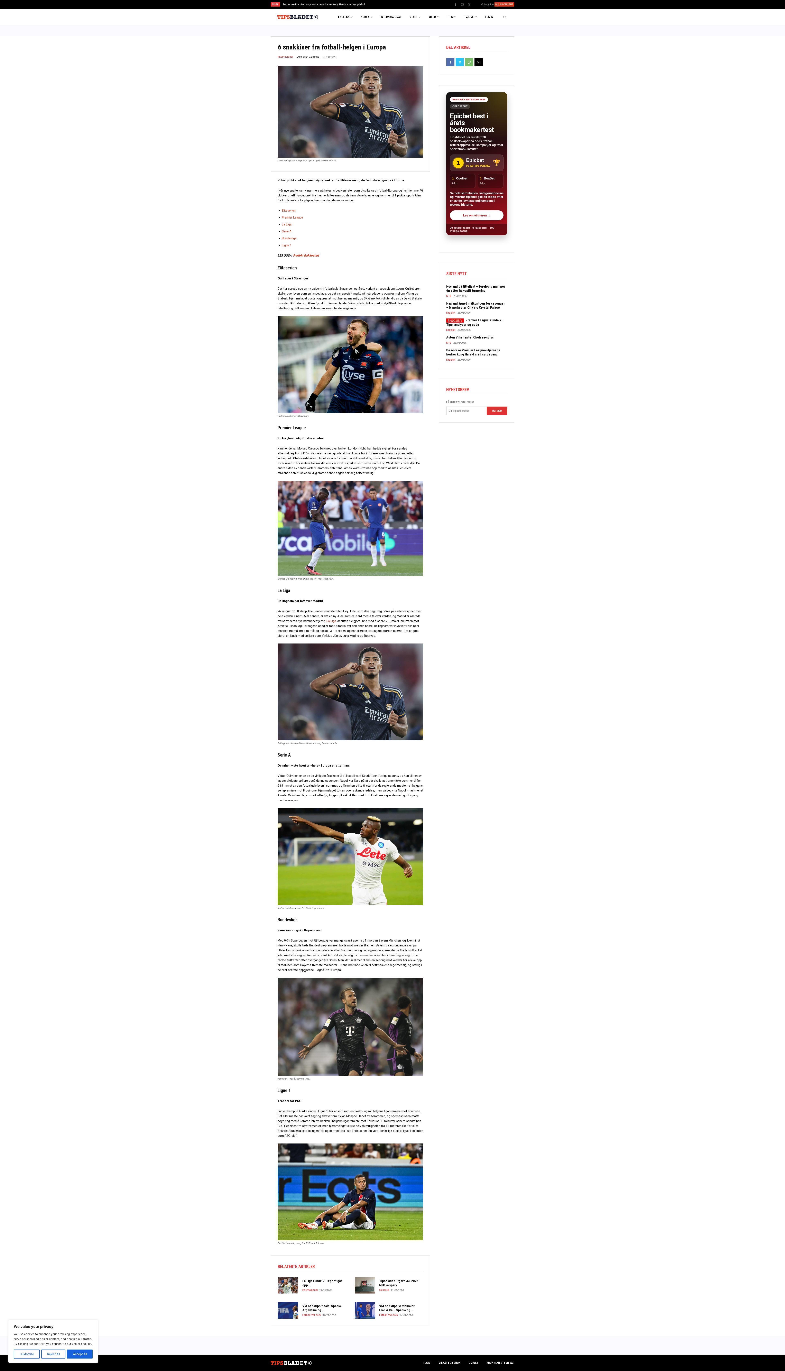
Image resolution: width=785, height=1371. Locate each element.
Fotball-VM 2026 (311, 1315)
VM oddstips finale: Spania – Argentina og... (322, 1308)
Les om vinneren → (477, 215)
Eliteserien (289, 210)
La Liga (287, 224)
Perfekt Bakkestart (306, 255)
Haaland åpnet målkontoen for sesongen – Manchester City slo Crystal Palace (475, 305)
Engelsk (450, 313)
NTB (448, 296)
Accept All (80, 1354)
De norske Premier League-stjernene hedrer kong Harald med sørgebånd (473, 352)
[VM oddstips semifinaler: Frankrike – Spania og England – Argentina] (365, 1310)
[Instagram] (462, 5)
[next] (406, 4)
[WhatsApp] (469, 62)
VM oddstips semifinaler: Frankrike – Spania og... (397, 1308)
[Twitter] (469, 5)
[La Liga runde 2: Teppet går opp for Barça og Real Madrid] (288, 1285)
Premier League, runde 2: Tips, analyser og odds (474, 322)
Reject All (53, 1354)
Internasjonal (285, 56)
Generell (384, 1290)
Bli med (497, 410)
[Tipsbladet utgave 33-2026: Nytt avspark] (365, 1285)
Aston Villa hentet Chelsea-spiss (470, 337)
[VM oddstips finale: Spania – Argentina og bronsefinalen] (288, 1310)
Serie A (287, 231)
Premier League (292, 217)
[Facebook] (456, 5)
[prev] (399, 4)
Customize (27, 1354)
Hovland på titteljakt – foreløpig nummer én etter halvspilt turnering (321, 4)
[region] (53, 1341)
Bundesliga (289, 238)
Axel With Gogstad (308, 56)
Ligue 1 (287, 245)
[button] (504, 16)
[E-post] (478, 62)
